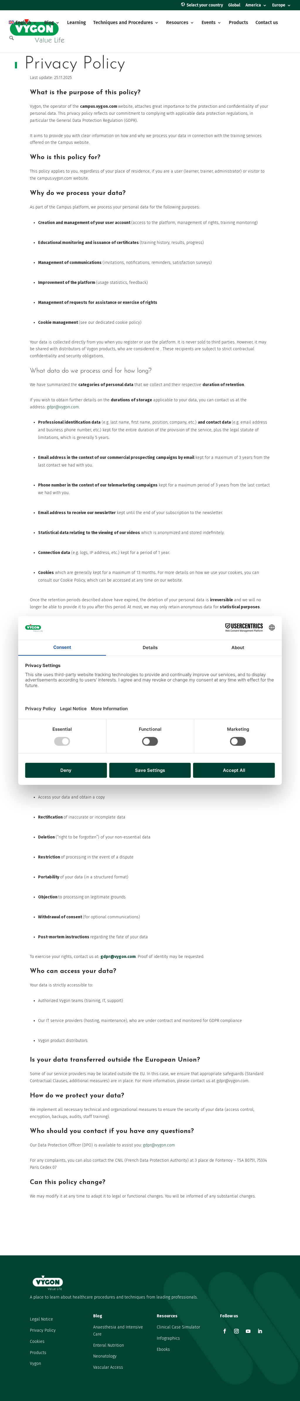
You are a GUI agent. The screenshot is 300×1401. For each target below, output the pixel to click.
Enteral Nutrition (108, 1345)
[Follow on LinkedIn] (260, 1331)
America (253, 5)
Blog (49, 23)
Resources (177, 23)
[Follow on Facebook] (224, 1331)
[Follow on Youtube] (248, 1331)
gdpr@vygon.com (63, 407)
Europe (278, 5)
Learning (76, 23)
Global (234, 5)
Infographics (168, 1338)
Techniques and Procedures (123, 23)
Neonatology (105, 1356)
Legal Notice (41, 1319)
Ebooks (163, 1349)
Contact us (266, 23)
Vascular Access (108, 1367)
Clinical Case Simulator (178, 1327)
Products (238, 23)
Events (209, 23)
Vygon (35, 1363)
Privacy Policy (43, 1330)
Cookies (37, 1341)
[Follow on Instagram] (236, 1331)
